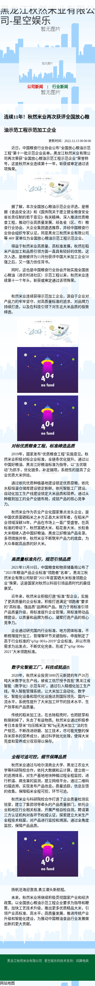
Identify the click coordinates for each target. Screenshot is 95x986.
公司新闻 (35, 87)
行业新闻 (60, 87)
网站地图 (7, 983)
